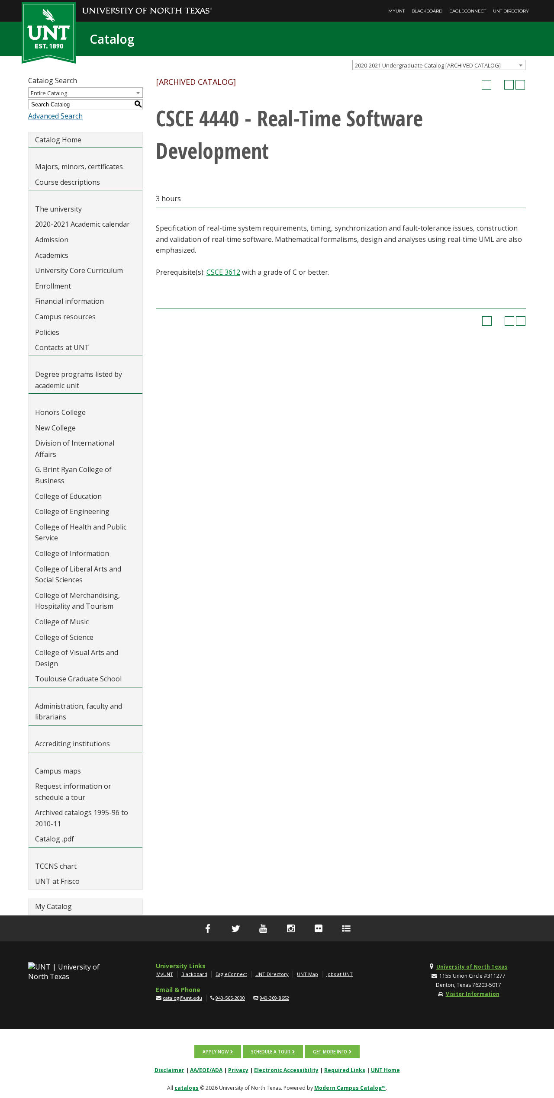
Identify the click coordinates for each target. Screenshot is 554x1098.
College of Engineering (72, 511)
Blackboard (427, 11)
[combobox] (438, 65)
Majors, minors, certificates (79, 166)
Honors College (60, 412)
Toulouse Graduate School (78, 679)
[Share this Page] (497, 85)
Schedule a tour (270, 1052)
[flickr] (318, 928)
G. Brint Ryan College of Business (73, 475)
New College (55, 428)
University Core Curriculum (79, 270)
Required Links (344, 1070)
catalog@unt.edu (182, 998)
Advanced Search (55, 116)
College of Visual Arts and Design (76, 658)
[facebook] (207, 928)
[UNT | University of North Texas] (74, 971)
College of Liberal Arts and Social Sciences (78, 574)
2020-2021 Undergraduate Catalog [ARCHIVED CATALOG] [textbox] (428, 65)
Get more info (330, 1052)
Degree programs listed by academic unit (78, 379)
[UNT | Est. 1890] (49, 32)
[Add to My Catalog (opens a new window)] (486, 85)
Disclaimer (169, 1070)
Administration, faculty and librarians (78, 711)
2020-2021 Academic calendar (82, 224)
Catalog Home (58, 139)
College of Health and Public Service (80, 532)
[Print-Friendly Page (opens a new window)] (509, 85)
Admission (51, 239)
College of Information (72, 553)
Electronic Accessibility (286, 1070)
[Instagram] (291, 928)
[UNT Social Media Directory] (346, 928)
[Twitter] (235, 928)
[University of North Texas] (147, 5)
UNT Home (385, 1070)
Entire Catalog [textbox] (49, 93)
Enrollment (53, 286)
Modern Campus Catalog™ (350, 1088)
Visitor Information (472, 994)
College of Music (62, 621)
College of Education (68, 496)
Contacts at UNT (62, 347)
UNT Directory (511, 11)
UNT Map (307, 974)
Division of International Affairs (74, 448)
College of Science (64, 637)
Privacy (238, 1070)
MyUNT (396, 11)
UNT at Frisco (57, 881)
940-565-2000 (230, 998)
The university (58, 209)
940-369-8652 (274, 998)
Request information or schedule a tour (73, 791)
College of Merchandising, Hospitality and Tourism (77, 601)
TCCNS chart (56, 866)
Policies (47, 332)
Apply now (216, 1052)
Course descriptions (67, 182)
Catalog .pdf (54, 839)
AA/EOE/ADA (206, 1070)
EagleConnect (467, 11)
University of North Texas (472, 966)
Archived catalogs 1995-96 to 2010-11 (81, 818)
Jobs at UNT (339, 974)
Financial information (69, 301)
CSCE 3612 (223, 272)
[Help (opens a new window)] (520, 85)
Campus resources (65, 316)
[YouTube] (263, 928)
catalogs (186, 1088)
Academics (51, 255)
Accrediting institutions (72, 743)
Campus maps (58, 771)
